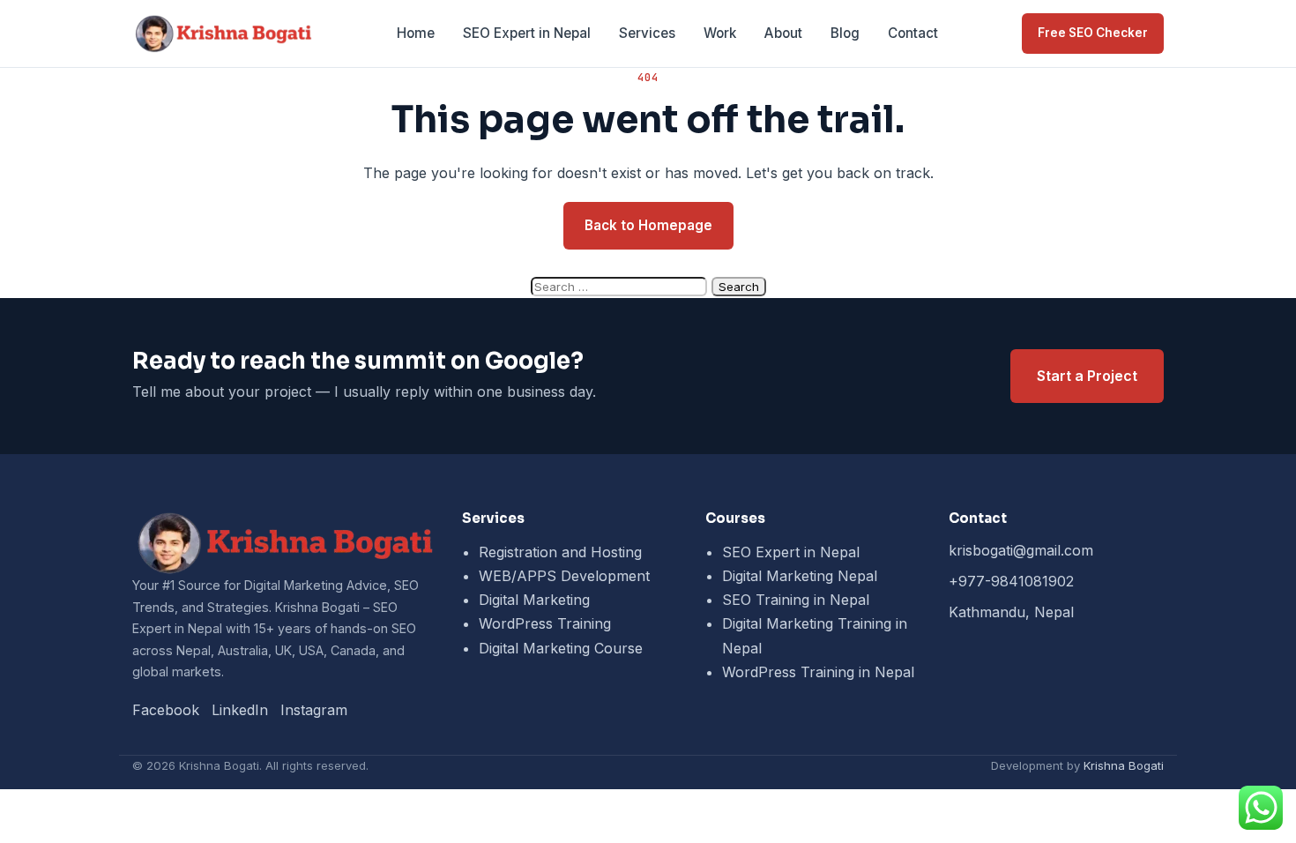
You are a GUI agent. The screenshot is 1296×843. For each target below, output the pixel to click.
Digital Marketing (534, 599)
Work (720, 33)
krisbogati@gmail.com (1021, 550)
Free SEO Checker (1093, 33)
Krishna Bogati (1124, 765)
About (783, 33)
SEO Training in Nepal (795, 599)
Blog (845, 33)
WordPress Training (545, 623)
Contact (913, 33)
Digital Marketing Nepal (799, 576)
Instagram (313, 710)
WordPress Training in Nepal (818, 672)
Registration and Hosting (560, 552)
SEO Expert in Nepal (527, 33)
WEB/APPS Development (564, 576)
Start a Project (1087, 375)
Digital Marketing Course (561, 648)
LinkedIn (240, 710)
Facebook (165, 710)
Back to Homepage (648, 225)
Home (416, 33)
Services (647, 33)
